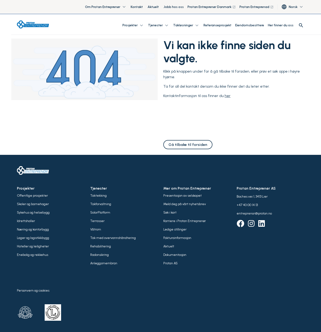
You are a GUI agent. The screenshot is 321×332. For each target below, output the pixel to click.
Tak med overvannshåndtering (113, 238)
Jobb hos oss (174, 7)
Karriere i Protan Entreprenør (184, 221)
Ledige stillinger (175, 229)
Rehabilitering (100, 246)
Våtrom (95, 229)
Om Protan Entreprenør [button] (106, 7)
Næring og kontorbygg (33, 229)
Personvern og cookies (33, 291)
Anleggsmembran (103, 263)
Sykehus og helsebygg (33, 213)
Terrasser (97, 221)
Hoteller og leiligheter (33, 246)
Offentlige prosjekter (32, 196)
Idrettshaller (26, 221)
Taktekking (98, 196)
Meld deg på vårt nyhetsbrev (184, 204)
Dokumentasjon (174, 255)
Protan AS (170, 263)
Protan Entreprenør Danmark (212, 7)
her (228, 96)
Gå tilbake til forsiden (187, 144)
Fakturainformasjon (177, 238)
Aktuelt (153, 7)
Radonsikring (99, 255)
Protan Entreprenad (256, 7)
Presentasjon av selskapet (182, 196)
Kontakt (137, 7)
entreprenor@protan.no (254, 213)
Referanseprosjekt (217, 25)
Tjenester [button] (158, 25)
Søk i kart (169, 213)
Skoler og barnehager (33, 204)
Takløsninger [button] (186, 25)
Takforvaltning (100, 204)
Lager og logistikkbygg (33, 238)
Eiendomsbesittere (249, 25)
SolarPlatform (100, 213)
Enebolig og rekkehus (32, 255)
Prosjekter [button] (133, 25)
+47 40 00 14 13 (247, 205)
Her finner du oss (281, 25)
